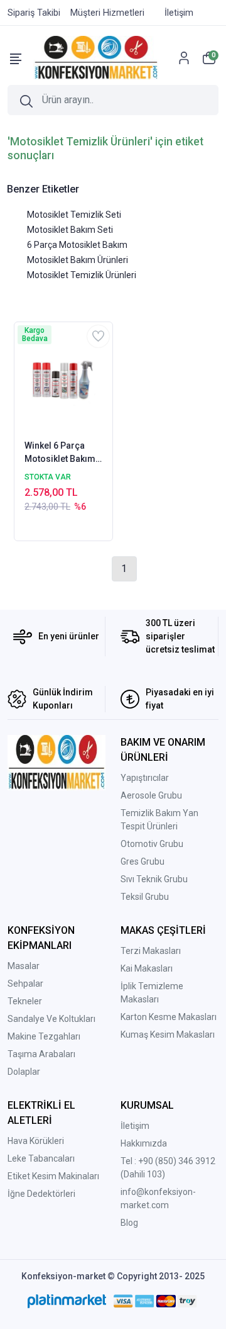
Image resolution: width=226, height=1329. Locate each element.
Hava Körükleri (36, 1141)
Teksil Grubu (145, 897)
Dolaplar (24, 1072)
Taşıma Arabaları (41, 1054)
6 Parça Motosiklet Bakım (77, 245)
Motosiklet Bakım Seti (70, 230)
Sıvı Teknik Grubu (154, 879)
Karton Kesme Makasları (169, 1017)
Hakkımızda (144, 1143)
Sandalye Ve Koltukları (51, 1019)
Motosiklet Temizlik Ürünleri (81, 275)
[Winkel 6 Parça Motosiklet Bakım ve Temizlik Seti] (63, 379)
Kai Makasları (147, 968)
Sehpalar (25, 984)
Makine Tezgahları (44, 1036)
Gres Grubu (142, 861)
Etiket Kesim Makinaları (53, 1176)
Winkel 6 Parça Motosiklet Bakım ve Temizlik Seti (59, 453)
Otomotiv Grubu (152, 844)
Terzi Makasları (151, 951)
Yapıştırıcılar (145, 778)
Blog (129, 1223)
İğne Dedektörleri (41, 1194)
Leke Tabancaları (41, 1158)
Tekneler (25, 1001)
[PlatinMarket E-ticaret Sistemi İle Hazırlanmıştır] (67, 1301)
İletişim (135, 1126)
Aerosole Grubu (151, 795)
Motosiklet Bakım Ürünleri (77, 260)
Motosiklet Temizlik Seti (74, 215)
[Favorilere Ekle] (98, 336)
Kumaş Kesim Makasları (168, 1034)
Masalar (24, 966)
